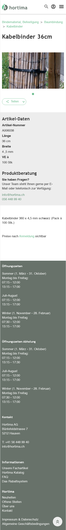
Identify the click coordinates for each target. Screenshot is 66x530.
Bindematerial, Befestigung (21, 22)
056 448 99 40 (11, 199)
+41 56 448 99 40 (17, 442)
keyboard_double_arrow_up (57, 522)
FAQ (5, 477)
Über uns (8, 506)
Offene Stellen (11, 502)
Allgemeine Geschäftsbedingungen (25, 524)
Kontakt (7, 510)
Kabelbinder (15, 26)
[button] (33, 94)
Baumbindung (53, 22)
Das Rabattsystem (14, 481)
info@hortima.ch (13, 195)
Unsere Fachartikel (15, 468)
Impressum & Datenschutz (20, 519)
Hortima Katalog (13, 472)
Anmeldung (27, 236)
